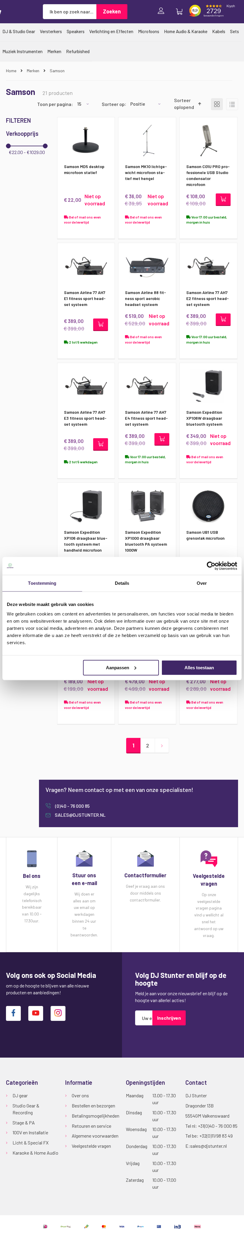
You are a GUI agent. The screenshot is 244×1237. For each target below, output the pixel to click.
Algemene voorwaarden (95, 1135)
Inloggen (162, 11)
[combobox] (69, 11)
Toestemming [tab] (42, 583)
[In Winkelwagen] (223, 199)
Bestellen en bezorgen (93, 1105)
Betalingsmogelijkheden (95, 1115)
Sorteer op (113, 104)
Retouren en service (91, 1126)
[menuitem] (18, 31)
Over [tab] (202, 583)
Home (11, 70)
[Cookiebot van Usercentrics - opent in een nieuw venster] (211, 565)
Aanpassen (117, 667)
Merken (33, 70)
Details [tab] (122, 583)
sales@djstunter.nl (80, 815)
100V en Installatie (30, 1132)
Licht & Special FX (30, 1142)
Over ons (80, 1095)
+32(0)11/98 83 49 (216, 1135)
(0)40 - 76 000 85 (72, 806)
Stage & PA (23, 1122)
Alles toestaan (199, 667)
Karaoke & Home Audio (35, 1153)
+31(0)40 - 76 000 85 (217, 1126)
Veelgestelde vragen (91, 1146)
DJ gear (20, 1095)
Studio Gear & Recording (25, 1109)
